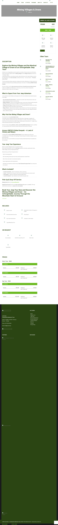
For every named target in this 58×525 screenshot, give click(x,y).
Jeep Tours (32, 316)
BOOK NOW (42, 50)
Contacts (32, 323)
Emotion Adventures (34, 319)
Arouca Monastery (15, 182)
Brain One (39, 521)
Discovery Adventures (34, 317)
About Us (32, 321)
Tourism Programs (33, 320)
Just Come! (4, 198)
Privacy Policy (32, 324)
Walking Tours (32, 315)
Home (31, 313)
